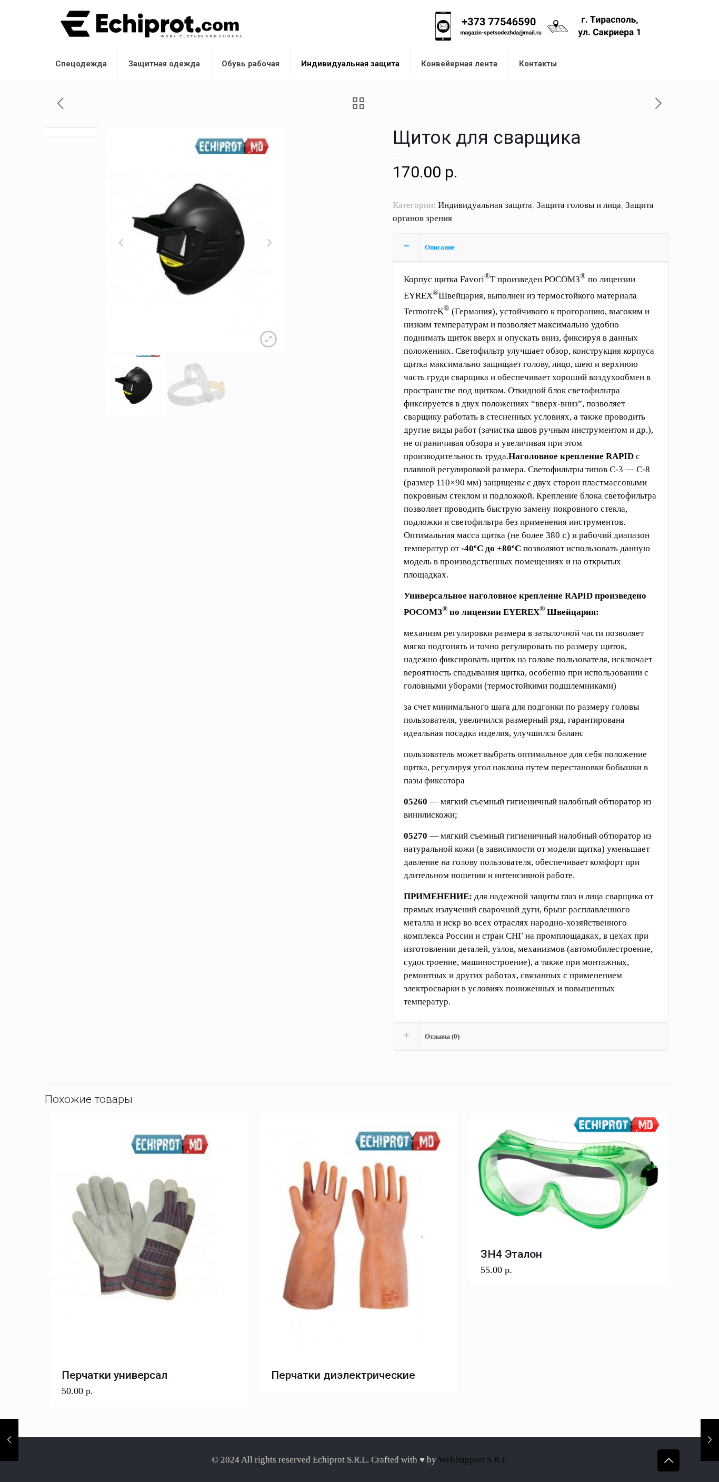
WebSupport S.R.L (472, 1460)
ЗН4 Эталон (511, 1254)
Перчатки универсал (114, 1375)
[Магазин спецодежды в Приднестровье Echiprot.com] (152, 24)
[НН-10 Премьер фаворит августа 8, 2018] (710, 1440)
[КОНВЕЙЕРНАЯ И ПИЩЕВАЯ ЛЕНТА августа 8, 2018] (9, 1440)
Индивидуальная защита (485, 205)
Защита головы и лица (578, 205)
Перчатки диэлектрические (343, 1375)
